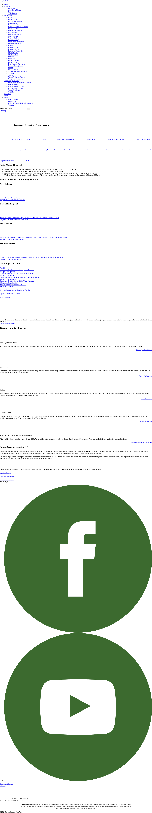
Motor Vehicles (13, 55)
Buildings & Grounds (15, 30)
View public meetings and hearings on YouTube (15, 290)
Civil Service (12, 32)
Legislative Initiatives (126, 150)
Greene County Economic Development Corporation (54, 150)
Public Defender (13, 60)
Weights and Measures (15, 79)
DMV (10, 17)
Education (7, 94)
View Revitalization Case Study (141, 442)
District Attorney (13, 40)
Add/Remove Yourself (7, 323)
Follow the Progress (145, 376)
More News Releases (18, 200)
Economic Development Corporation (20, 83)
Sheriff (10, 68)
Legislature (7, 6)
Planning (11, 56)
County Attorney (13, 36)
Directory (3, 111)
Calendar (11, 105)
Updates (7, 97)
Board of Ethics (13, 28)
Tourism (11, 73)
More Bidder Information (19, 220)
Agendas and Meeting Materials (10, 293)
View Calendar (5, 297)
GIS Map (11, 92)
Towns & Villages (14, 90)
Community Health (14, 34)
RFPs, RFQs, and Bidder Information (20, 103)
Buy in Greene (13, 84)
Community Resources (11, 81)
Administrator (12, 14)
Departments (8, 15)
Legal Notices (12, 101)
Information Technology (16, 51)
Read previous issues (17, 259)
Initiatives (11, 8)
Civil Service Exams (15, 21)
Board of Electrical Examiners (18, 27)
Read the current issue (7, 476)
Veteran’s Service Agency (16, 77)
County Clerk (12, 38)
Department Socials (6, 784)
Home (6, 4)
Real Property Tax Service (16, 64)
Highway (11, 45)
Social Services (13, 69)
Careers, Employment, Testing (20, 139)
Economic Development (16, 42)
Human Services (13, 49)
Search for (3, 108)
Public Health (12, 19)
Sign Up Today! (5, 473)
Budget (10, 12)
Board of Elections (14, 25)
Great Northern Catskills (16, 86)
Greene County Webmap (142, 139)
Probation (11, 58)
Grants (27, 161)
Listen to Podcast (146, 399)
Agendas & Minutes (14, 10)
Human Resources (14, 47)
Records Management (15, 66)
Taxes (43, 139)
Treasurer (11, 75)
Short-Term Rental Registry (65, 139)
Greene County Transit (15, 88)
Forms (6, 96)
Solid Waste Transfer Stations (17, 71)
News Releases (13, 99)
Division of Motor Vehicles (114, 139)
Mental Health (13, 53)
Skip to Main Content (7, 1)
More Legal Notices (17, 239)
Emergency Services (15, 43)
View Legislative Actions (144, 350)
